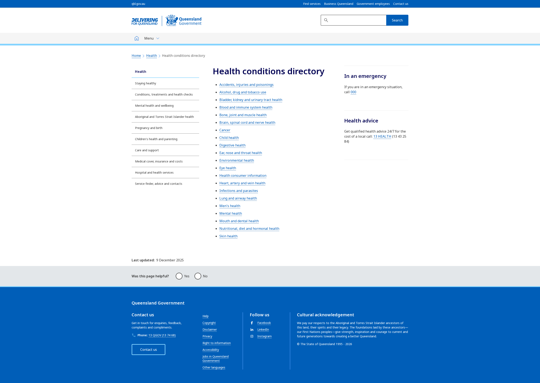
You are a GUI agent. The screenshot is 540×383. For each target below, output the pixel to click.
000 (353, 92)
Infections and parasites (238, 190)
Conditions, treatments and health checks (164, 94)
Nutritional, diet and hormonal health (249, 228)
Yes (186, 276)
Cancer (224, 130)
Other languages (213, 367)
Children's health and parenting (156, 139)
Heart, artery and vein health (242, 183)
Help (205, 316)
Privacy (207, 336)
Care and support (147, 150)
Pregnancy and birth (148, 128)
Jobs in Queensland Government (215, 358)
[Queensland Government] (166, 20)
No (205, 276)
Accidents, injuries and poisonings (246, 84)
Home (136, 55)
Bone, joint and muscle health (243, 115)
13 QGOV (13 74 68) (162, 335)
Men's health (229, 205)
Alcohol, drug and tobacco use (242, 92)
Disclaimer (209, 329)
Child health (229, 137)
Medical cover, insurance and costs (159, 161)
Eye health (227, 168)
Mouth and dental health (239, 221)
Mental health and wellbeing (154, 106)
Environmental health (236, 160)
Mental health (230, 213)
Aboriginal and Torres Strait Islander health (164, 117)
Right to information (216, 343)
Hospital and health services (154, 172)
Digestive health (232, 145)
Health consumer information (242, 175)
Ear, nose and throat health (240, 152)
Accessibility (210, 350)
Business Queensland (338, 3)
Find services (312, 3)
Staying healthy (145, 83)
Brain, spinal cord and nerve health (247, 122)
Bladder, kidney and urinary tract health (250, 99)
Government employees (373, 3)
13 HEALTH (382, 136)
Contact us (400, 3)
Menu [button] (149, 38)
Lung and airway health (238, 198)
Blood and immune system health (245, 107)
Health (151, 55)
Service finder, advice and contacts (158, 184)
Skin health (228, 236)
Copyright (209, 323)
